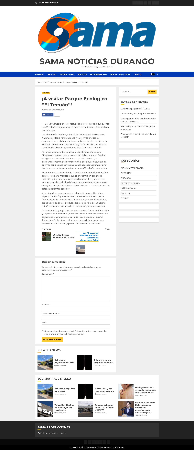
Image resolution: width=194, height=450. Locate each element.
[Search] (157, 74)
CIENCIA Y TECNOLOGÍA (120, 74)
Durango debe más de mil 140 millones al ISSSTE (104, 407)
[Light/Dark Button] (152, 74)
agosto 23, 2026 (61, 365)
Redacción (47, 110)
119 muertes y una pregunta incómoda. (104, 361)
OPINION (137, 74)
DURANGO (39, 74)
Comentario (48, 274)
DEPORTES (82, 74)
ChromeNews (105, 447)
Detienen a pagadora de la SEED (64, 361)
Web (44, 322)
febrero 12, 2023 (58, 110)
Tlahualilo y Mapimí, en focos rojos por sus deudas (64, 407)
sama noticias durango (97, 61)
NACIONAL (52, 74)
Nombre (46, 305)
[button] (97, 32)
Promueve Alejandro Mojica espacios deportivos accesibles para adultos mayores (145, 408)
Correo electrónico (51, 313)
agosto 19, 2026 (100, 365)
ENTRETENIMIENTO (98, 74)
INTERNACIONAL (67, 74)
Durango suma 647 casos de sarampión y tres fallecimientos (145, 390)
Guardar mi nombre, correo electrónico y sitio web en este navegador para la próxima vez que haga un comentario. (75, 332)
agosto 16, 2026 (142, 415)
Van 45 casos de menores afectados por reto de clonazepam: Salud (88, 236)
